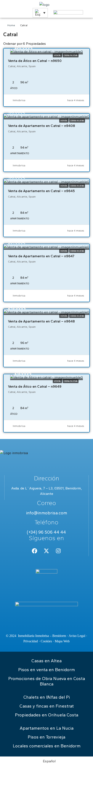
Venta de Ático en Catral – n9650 (35, 61)
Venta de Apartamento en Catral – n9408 (41, 126)
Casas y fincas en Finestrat (46, 706)
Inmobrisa (19, 100)
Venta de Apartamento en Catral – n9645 (41, 191)
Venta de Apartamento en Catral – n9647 (41, 256)
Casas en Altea (46, 660)
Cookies (46, 641)
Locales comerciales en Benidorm (46, 745)
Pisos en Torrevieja (46, 737)
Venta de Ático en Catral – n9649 (34, 386)
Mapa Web (62, 641)
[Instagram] (58, 550)
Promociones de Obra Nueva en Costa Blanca (46, 681)
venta (57, 55)
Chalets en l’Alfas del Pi (46, 697)
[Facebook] (34, 550)
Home (11, 25)
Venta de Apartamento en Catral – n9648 (41, 321)
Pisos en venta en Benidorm (46, 669)
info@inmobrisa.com (46, 512)
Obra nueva (70, 55)
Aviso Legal (77, 636)
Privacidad (30, 641)
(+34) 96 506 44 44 (46, 532)
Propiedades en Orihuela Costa (46, 714)
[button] (40, 13)
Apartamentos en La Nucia (47, 728)
